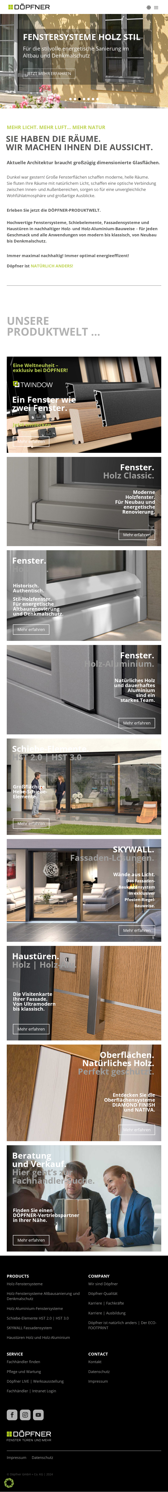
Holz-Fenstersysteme (25, 1283)
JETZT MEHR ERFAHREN (49, 73)
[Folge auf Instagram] (25, 1415)
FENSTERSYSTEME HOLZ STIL (82, 37)
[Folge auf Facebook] (12, 1415)
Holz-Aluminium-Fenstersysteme (35, 1308)
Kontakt (94, 1361)
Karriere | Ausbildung (107, 1313)
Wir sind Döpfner (103, 1283)
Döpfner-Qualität (102, 1293)
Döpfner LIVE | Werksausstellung (35, 1381)
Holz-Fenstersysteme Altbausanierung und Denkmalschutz (43, 1296)
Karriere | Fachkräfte (106, 1303)
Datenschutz (99, 1371)
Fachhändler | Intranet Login (31, 1390)
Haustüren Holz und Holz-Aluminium (38, 1337)
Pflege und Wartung (24, 1371)
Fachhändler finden (23, 1361)
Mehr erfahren (31, 441)
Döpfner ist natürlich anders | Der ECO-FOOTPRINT (122, 1325)
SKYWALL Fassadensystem (29, 1327)
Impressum (98, 1381)
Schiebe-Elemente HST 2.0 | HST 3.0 (38, 1318)
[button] (9, 1483)
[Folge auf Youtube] (38, 1415)
